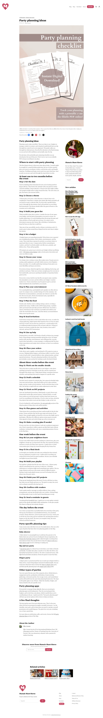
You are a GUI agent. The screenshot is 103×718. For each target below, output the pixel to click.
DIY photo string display (30, 252)
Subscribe (90, 6)
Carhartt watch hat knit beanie (75, 319)
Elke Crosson (28, 23)
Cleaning (68, 462)
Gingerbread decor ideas (73, 349)
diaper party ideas (45, 566)
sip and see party (25, 549)
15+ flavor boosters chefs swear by (76, 286)
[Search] (81, 179)
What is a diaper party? (51, 678)
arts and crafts (47, 403)
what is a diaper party (48, 564)
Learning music (70, 417)
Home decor (69, 372)
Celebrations (22, 17)
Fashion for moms (71, 394)
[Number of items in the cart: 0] (96, 6)
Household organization (73, 439)
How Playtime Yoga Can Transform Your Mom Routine (71, 192)
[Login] (99, 6)
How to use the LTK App (72, 216)
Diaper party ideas (64, 678)
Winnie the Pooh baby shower (27, 539)
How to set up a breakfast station (70, 262)
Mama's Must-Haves (27, 693)
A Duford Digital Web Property (56, 714)
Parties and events (30, 17)
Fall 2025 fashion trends (73, 239)
